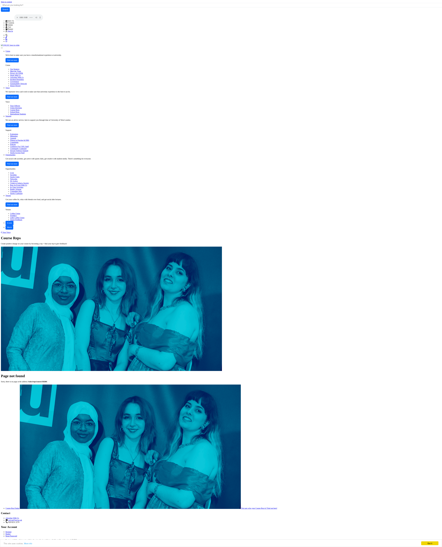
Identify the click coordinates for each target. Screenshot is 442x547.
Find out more (12, 60)
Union (8, 51)
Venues (8, 196)
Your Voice (6, 232)
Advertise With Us (12, 518)
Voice (8, 88)
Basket (8, 534)
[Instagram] (6, 41)
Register (9, 532)
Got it (429, 543)
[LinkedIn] (6, 39)
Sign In (10, 31)
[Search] (6, 35)
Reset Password (11, 536)
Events (9, 223)
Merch (9, 227)
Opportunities (10, 155)
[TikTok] (6, 37)
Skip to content (6, 2)
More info (28, 543)
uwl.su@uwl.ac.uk (15, 520)
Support (8, 116)
